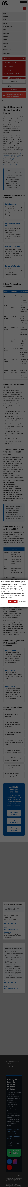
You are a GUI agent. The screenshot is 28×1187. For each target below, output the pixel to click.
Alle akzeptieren (12, 601)
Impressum (18, 605)
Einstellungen (22, 601)
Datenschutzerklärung (7, 605)
